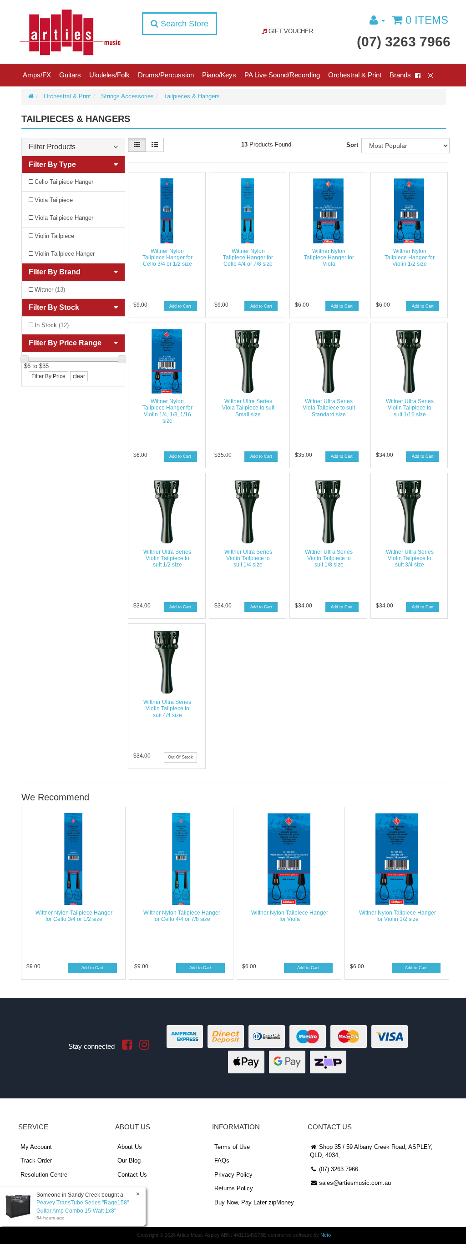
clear (79, 376)
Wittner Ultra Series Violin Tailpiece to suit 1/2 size (167, 558)
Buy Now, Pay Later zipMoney (254, 1202)
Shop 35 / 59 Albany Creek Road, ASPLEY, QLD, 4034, (371, 1151)
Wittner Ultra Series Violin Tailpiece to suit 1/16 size (410, 408)
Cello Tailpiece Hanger (64, 181)
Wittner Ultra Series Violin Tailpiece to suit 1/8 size (329, 558)
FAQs (221, 1160)
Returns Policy (233, 1188)
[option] (73, 895)
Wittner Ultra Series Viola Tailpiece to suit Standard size (329, 408)
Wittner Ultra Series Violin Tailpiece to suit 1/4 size (248, 558)
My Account (36, 1146)
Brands (400, 75)
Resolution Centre (43, 1174)
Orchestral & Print (354, 75)
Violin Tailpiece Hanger (65, 253)
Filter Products (52, 147)
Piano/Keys (219, 75)
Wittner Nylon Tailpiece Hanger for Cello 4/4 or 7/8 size (248, 258)
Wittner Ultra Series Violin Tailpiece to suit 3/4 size (410, 558)
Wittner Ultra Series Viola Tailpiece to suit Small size (248, 408)
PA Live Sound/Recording (282, 75)
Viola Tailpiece (54, 200)
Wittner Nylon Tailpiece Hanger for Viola (329, 258)
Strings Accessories (127, 96)
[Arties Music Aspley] (70, 31)
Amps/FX (37, 75)
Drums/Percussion (166, 75)
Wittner (50, 289)
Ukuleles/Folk (109, 75)
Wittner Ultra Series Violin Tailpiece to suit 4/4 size (167, 708)
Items (426, 20)
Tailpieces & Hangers (192, 96)
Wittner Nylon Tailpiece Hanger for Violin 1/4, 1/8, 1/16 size (167, 411)
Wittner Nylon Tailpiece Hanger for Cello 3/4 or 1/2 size (167, 258)
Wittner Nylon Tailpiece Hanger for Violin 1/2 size (410, 258)
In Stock (52, 325)
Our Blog (129, 1160)
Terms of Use (232, 1146)
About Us (129, 1146)
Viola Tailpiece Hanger (64, 217)
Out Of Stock (180, 757)
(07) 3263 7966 (404, 41)
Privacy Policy (233, 1174)
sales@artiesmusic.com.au (354, 1182)
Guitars (70, 75)
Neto (325, 1235)
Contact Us (132, 1174)
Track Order (36, 1160)
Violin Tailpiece (54, 236)
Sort (352, 145)
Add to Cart (180, 306)
